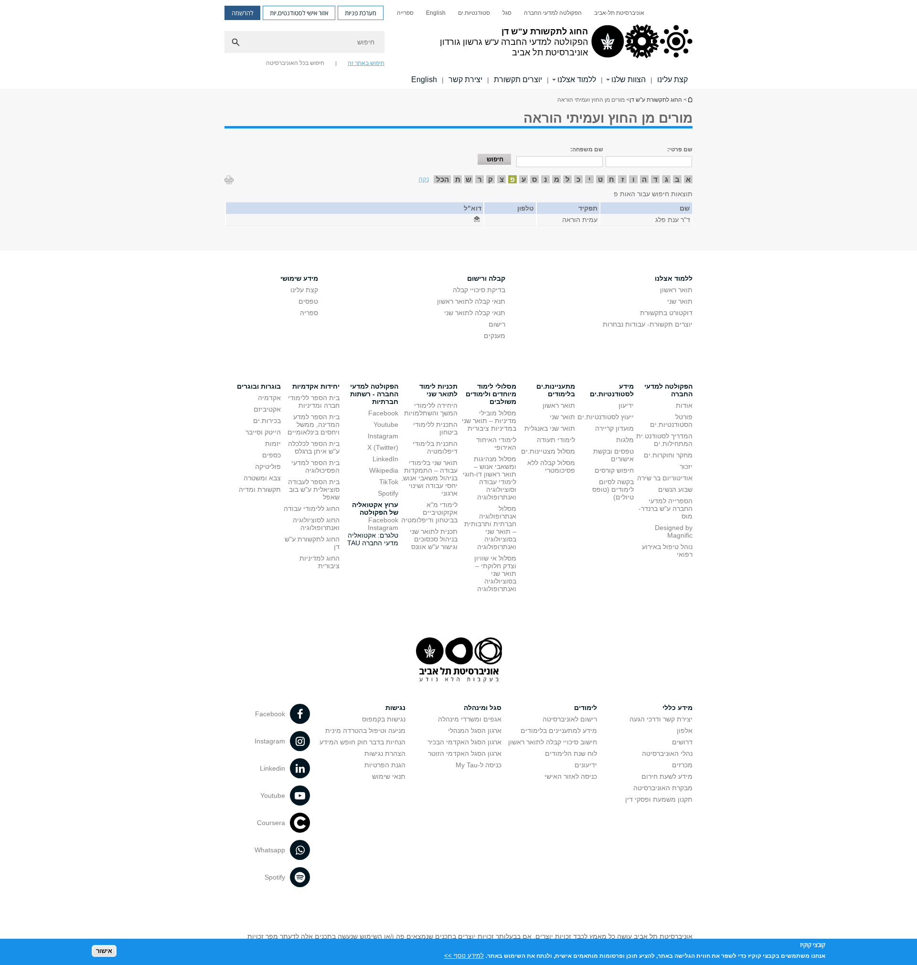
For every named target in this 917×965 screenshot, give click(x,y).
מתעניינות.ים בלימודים (555, 390)
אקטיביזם (267, 409)
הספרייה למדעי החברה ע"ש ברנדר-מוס (666, 508)
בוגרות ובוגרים (259, 386)
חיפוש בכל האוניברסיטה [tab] (295, 63)
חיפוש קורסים (614, 470)
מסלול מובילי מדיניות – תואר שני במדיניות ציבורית (489, 420)
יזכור (686, 466)
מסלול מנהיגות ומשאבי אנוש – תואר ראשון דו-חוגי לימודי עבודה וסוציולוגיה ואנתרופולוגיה (489, 478)
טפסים (308, 301)
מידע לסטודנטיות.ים (612, 390)
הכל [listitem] (442, 179)
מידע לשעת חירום (667, 776)
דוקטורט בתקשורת (666, 313)
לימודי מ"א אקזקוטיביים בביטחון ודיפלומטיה (429, 512)
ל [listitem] (567, 179)
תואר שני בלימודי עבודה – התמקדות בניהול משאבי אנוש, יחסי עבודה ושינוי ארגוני (429, 478)
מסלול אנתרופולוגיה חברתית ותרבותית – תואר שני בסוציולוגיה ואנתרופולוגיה (490, 528)
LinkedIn (385, 459)
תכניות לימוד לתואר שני (438, 390)
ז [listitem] (622, 179)
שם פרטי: (680, 149)
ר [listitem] (480, 179)
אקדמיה (269, 398)
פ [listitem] (512, 179)
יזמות (273, 443)
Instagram (383, 436)
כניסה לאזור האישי (570, 776)
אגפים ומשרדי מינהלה (469, 719)
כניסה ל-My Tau (478, 765)
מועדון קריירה (614, 428)
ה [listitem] (644, 179)
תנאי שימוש (388, 776)
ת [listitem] (457, 179)
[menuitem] (619, 13)
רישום (497, 324)
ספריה (309, 313)
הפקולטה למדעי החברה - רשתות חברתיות (374, 393)
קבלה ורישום (486, 278)
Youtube (385, 424)
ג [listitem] (666, 179)
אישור (104, 950)
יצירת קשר (465, 79)
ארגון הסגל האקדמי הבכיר (464, 742)
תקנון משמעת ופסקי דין (659, 799)
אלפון (685, 730)
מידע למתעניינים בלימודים (559, 730)
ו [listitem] (633, 179)
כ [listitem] (578, 179)
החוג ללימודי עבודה (312, 508)
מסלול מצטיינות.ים (548, 451)
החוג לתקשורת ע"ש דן (689, 99)
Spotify (388, 493)
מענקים (494, 335)
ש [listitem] (468, 179)
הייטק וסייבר (263, 432)
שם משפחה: (586, 149)
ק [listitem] (490, 179)
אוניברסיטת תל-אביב (619, 13)
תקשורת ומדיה (260, 489)
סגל (507, 13)
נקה (423, 179)
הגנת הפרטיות (384, 765)
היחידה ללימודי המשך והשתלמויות (431, 409)
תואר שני (680, 301)
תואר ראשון (676, 290)
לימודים (585, 707)
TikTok (388, 482)
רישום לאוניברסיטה (570, 719)
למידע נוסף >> (464, 955)
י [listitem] (589, 179)
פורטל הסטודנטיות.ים (671, 420)
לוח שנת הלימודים (571, 753)
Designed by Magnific (674, 531)
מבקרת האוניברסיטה (663, 788)
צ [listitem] (502, 179)
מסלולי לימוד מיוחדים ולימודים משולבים (491, 393)
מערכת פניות (360, 13)
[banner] (458, 44)
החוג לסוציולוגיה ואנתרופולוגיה (316, 523)
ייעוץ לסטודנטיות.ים (605, 417)
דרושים (682, 742)
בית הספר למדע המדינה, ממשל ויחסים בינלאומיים (314, 424)
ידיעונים (586, 765)
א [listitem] (688, 179)
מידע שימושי (299, 278)
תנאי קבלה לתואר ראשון (471, 301)
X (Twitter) (382, 447)
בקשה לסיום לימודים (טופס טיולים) (613, 489)
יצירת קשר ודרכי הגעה (661, 719)
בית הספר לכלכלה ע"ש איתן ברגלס (314, 447)
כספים (271, 455)
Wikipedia (383, 470)
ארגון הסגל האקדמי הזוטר (464, 753)
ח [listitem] (611, 179)
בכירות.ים (267, 420)
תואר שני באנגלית (549, 428)
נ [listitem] (545, 179)
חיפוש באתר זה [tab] (366, 63)
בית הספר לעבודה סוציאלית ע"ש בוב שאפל (314, 489)
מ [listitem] (556, 179)
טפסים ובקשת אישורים (613, 455)
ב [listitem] (677, 179)
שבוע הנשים (675, 489)
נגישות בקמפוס (383, 719)
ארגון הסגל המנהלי (474, 730)
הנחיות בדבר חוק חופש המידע (362, 742)
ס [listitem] (534, 179)
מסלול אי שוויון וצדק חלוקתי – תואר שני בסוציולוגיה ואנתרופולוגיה (495, 573)
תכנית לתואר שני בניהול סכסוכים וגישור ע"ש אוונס (434, 539)
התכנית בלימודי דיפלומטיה (435, 447)
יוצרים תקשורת (518, 79)
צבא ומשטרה (262, 478)
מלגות (625, 440)
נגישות (395, 707)
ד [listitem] (655, 179)
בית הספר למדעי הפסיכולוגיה (315, 466)
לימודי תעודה (556, 440)
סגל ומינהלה (482, 707)
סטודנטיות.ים (474, 13)
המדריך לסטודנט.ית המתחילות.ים (664, 439)
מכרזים (682, 765)
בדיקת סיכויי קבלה (479, 290)
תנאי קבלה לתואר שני (474, 313)
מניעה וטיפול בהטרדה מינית (365, 730)
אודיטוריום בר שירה (665, 478)
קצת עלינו (672, 79)
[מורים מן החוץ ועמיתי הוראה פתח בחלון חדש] (476, 219)
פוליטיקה (268, 466)
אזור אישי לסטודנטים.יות (299, 13)
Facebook (383, 413)
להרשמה (242, 13)
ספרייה (405, 13)
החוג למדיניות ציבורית (319, 562)
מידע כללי (677, 707)
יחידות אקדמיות (316, 386)
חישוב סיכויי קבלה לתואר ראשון (552, 742)
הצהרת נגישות (384, 753)
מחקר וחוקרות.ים (668, 455)
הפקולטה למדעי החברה (553, 13)
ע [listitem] (524, 179)
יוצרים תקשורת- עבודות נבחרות (648, 324)
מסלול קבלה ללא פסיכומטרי (551, 466)
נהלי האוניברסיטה (667, 753)
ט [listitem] (600, 179)
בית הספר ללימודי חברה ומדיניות (314, 401)
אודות (684, 405)
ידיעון (626, 405)
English (436, 13)
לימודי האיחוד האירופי (496, 443)
